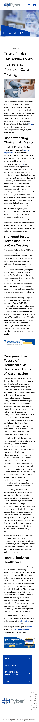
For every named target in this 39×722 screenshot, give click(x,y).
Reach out (31, 626)
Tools (7, 681)
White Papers (11, 665)
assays (21, 164)
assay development (21, 629)
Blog (7, 658)
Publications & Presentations (11, 673)
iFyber (30, 124)
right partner (24, 621)
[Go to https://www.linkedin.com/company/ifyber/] (34, 5)
